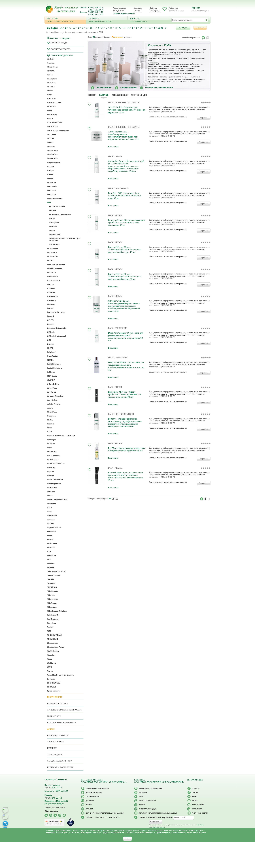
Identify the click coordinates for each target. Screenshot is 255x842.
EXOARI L (51, 292)
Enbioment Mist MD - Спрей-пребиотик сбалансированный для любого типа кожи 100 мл (124, 394)
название (104, 95)
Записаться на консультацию (159, 87)
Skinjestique (52, 607)
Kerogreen (51, 416)
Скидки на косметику (59, 761)
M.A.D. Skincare (53, 456)
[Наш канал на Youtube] (50, 815)
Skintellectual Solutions (57, 611)
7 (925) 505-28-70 (95, 10)
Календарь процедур (147, 809)
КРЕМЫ (52, 210)
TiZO (49, 631)
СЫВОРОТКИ (54, 234)
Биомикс (51, 679)
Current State (52, 159)
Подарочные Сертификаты (61, 723)
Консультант (118, 11)
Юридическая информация (97, 788)
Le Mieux (51, 444)
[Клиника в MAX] (5, 810)
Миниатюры (54, 716)
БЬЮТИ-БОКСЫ (54, 683)
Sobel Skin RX (53, 615)
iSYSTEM (51, 380)
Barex (49, 95)
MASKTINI (51, 468)
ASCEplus (51, 83)
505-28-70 (53, 787)
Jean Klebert (52, 400)
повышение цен (120, 95)
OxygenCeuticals (54, 527)
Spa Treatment (53, 619)
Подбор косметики (57, 703)
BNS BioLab (52, 115)
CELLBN (50, 139)
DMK (110, 102)
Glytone (50, 344)
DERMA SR (51, 182)
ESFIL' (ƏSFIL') (53, 280)
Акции (194, 800)
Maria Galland (53, 460)
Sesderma (51, 583)
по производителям (62, 55)
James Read (52, 388)
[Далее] (209, 499)
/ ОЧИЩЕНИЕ (120, 328)
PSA (49, 551)
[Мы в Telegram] (55, 815)
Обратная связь (51, 811)
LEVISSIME (52, 452)
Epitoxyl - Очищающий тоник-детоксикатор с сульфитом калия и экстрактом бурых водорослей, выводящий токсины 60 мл (125, 423)
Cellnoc (50, 143)
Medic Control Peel (55, 480)
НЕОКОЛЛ (51, 687)
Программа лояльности (60, 767)
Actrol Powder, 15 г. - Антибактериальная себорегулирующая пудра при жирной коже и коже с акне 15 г (123, 135)
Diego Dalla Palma (54, 198)
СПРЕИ (52, 230)
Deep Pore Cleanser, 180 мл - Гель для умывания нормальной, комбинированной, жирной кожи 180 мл (126, 366)
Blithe (49, 111)
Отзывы (89, 809)
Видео (194, 796)
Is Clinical (51, 372)
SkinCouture (52, 603)
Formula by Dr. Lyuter (56, 312)
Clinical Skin (52, 151)
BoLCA (50, 119)
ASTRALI (51, 87)
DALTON (50, 167)
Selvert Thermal (53, 575)
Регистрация (155, 11)
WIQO (49, 667)
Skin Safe (51, 595)
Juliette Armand (53, 404)
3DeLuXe (50, 59)
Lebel (49, 448)
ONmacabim (52, 516)
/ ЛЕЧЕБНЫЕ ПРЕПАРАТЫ (127, 102)
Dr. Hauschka (52, 256)
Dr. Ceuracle (52, 252)
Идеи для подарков (57, 735)
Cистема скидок (93, 796)
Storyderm (51, 623)
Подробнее (203, 118)
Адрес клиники (119, 8)
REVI (49, 559)
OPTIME (50, 523)
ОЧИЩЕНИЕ (54, 222)
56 (117, 499)
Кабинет (153, 8)
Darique (50, 171)
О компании (54, 245)
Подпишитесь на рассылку (161, 817)
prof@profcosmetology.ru (54, 804)
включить (127, 37)
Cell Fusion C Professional (58, 131)
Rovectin (50, 567)
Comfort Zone (52, 155)
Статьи (195, 792)
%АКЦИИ (183, 28)
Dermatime (51, 194)
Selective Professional (56, 571)
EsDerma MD (52, 276)
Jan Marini (51, 392)
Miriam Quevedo (54, 484)
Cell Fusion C (52, 127)
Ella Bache (51, 272)
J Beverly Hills (53, 384)
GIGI (49, 340)
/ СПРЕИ (118, 156)
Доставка (138, 8)
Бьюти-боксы (54, 697)
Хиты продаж (54, 754)
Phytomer (51, 547)
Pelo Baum (51, 531)
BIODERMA (51, 107)
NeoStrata (51, 492)
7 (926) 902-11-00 (95, 14)
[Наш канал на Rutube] (59, 815)
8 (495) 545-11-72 (95, 12)
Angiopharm (52, 79)
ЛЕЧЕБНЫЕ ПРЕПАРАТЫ (60, 214)
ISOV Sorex (52, 376)
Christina (51, 147)
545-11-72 (53, 798)
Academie (51, 63)
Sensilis (50, 579)
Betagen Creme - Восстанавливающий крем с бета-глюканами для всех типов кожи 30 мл (126, 222)
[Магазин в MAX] (5, 816)
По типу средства (60, 49)
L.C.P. (49, 432)
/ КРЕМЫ (118, 215)
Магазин (60, 19)
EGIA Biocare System (56, 264)
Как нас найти (198, 805)
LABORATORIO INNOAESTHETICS (61, 436)
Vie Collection (53, 651)
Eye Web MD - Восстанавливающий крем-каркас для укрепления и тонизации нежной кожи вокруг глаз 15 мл (125, 476)
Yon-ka (50, 671)
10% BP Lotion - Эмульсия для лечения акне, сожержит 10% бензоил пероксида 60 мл (126, 110)
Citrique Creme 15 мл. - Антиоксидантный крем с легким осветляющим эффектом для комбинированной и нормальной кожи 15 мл (124, 306)
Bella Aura (51, 99)
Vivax (49, 659)
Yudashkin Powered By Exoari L (60, 675)
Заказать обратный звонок (124, 14)
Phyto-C (50, 539)
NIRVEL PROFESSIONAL (57, 500)
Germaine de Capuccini (56, 328)
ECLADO (50, 260)
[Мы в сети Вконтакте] (46, 815)
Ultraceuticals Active (55, 647)
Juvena (50, 408)
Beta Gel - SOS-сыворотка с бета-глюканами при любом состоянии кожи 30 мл (124, 195)
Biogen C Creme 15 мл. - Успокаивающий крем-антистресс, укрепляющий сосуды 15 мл (125, 249)
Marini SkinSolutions (56, 464)
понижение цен (139, 95)
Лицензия (143, 792)
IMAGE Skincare (54, 364)
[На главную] (62, 8)
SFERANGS (52, 587)
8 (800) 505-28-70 (95, 8)
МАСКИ (52, 218)
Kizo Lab (50, 424)
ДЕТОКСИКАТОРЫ (57, 207)
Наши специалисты (147, 800)
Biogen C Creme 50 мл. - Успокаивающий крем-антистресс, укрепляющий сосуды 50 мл (125, 276)
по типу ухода (59, 43)
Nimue (49, 496)
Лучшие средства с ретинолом (64, 710)
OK (127, 838)
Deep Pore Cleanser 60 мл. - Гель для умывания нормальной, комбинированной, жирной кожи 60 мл (125, 337)
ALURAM (50, 71)
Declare (50, 178)
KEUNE (50, 420)
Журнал (138, 19)
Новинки (92, 95)
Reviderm (51, 563)
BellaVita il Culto (54, 103)
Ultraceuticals (52, 643)
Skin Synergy (52, 599)
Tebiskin (50, 627)
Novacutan (51, 504)
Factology (51, 304)
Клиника (99, 19)
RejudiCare (51, 555)
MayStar (50, 472)
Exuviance (51, 300)
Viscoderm (51, 655)
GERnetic (51, 332)
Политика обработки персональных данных (105, 813)
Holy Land (51, 352)
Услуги (142, 805)
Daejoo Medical (53, 163)
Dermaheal (51, 190)
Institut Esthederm (54, 368)
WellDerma (51, 663)
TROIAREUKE (52, 639)
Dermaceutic (52, 186)
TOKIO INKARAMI (54, 635)
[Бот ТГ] (5, 823)
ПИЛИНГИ (53, 226)
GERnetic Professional (56, 336)
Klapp (49, 428)
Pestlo (49, 535)
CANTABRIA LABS (54, 123)
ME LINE (50, 476)
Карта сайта (197, 809)
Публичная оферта (200, 813)
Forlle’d (50, 308)
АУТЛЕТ (200, 28)
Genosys (50, 324)
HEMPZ (50, 348)
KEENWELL (52, 412)
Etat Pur (50, 284)
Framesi (50, 316)
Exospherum (52, 296)
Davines (50, 174)
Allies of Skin (52, 67)
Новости (195, 788)
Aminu (50, 75)
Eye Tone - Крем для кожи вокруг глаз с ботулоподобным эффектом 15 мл (126, 449)
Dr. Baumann (52, 248)
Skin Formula (52, 591)
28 (113, 499)
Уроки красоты (53, 691)
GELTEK (50, 320)
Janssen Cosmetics (55, 396)
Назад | (52, 32)
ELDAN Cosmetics (54, 268)
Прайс (141, 796)
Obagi (49, 512)
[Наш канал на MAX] (64, 815)
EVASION (51, 288)
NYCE (49, 508)
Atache (50, 91)
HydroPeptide (52, 356)
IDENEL (50, 360)
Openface (51, 520)
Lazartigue (51, 440)
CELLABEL (51, 135)
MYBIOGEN (52, 488)
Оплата (137, 11)
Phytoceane (52, 543)
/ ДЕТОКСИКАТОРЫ (124, 414)
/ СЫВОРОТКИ (121, 188)
